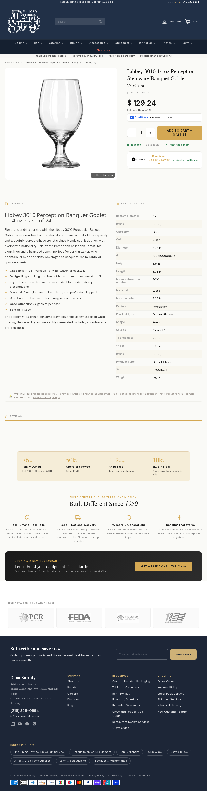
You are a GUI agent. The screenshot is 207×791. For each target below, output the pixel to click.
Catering (55, 43)
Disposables (97, 43)
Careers (72, 693)
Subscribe (183, 654)
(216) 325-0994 (24, 711)
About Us (73, 681)
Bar (37, 43)
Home (8, 62)
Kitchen (167, 43)
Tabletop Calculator (125, 687)
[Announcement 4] (175, 2)
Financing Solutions (125, 699)
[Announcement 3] (172, 2)
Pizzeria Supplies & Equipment (92, 752)
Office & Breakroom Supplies (32, 760)
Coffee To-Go (179, 752)
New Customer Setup (172, 711)
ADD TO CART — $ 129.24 (180, 133)
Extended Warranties (126, 705)
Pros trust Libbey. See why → (159, 160)
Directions (74, 699)
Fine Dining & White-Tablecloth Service (39, 752)
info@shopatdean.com (25, 716)
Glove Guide (120, 728)
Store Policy (115, 775)
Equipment (122, 43)
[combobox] (80, 22)
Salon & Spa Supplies (73, 760)
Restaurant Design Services (130, 722)
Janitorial (146, 43)
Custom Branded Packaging (131, 681)
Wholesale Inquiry (170, 705)
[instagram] (34, 724)
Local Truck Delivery (171, 693)
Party (186, 43)
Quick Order (166, 681)
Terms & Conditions (138, 775)
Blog (70, 705)
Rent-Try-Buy (121, 693)
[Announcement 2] (170, 2)
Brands (72, 687)
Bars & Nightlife (130, 752)
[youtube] (20, 724)
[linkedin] (12, 724)
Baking (20, 43)
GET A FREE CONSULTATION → (163, 566)
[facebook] (27, 724)
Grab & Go (155, 752)
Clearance (103, 50)
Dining (75, 43)
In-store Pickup (168, 687)
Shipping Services (170, 699)
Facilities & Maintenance (111, 760)
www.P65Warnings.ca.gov (46, 397)
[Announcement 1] (168, 2)
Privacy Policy (96, 775)
